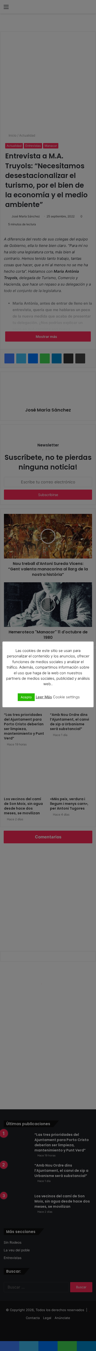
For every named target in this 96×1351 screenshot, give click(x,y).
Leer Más (44, 697)
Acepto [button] (26, 697)
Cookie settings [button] (66, 697)
